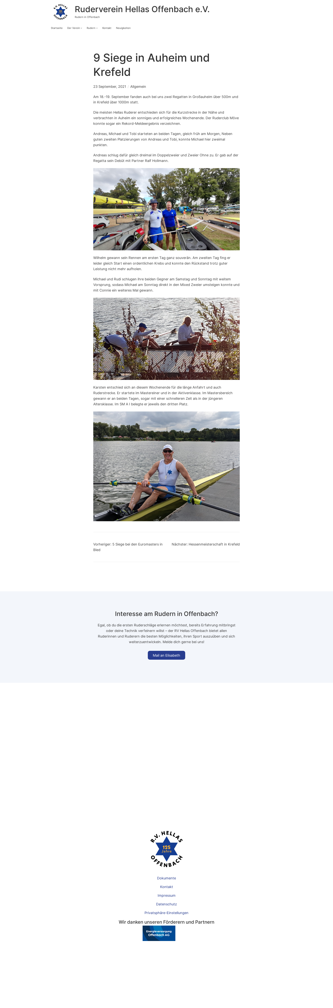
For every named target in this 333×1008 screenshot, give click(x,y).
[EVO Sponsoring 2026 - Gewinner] (147, 940)
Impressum (167, 895)
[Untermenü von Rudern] (97, 28)
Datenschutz (166, 904)
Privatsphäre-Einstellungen (166, 913)
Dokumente (166, 878)
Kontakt (166, 887)
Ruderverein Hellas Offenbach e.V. (142, 9)
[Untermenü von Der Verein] (81, 28)
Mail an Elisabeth (166, 655)
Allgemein (138, 86)
